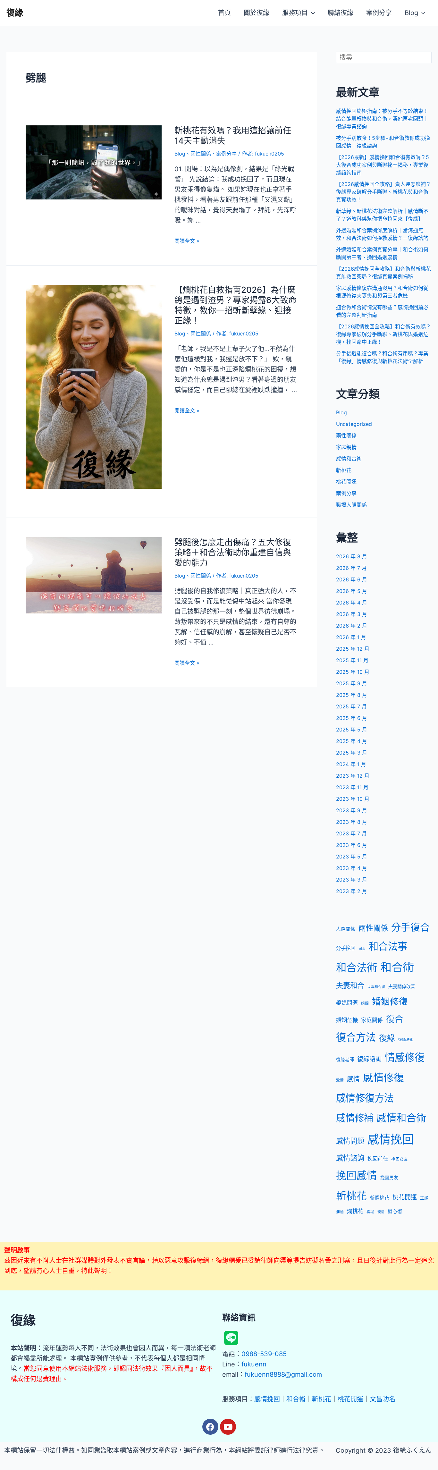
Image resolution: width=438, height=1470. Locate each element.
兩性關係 (200, 153)
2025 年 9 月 (351, 683)
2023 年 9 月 (351, 810)
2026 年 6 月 (351, 579)
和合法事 (388, 946)
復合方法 (356, 1037)
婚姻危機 (347, 1020)
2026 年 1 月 (351, 637)
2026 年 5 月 (351, 591)
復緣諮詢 (369, 1059)
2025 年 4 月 (351, 741)
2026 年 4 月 (351, 602)
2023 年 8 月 (351, 822)
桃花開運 (346, 481)
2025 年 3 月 (351, 752)
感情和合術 (349, 458)
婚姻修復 (390, 1001)
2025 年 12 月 (352, 649)
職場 (370, 1212)
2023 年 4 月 (351, 868)
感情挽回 (390, 1139)
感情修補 (354, 1118)
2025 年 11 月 (352, 660)
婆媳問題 (347, 1003)
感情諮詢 (350, 1157)
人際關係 (345, 929)
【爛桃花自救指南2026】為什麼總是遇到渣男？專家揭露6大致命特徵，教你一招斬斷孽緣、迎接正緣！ (235, 305)
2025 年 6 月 (351, 718)
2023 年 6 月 (351, 845)
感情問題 (350, 1140)
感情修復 (383, 1077)
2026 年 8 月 (351, 556)
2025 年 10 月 (352, 672)
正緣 (424, 1197)
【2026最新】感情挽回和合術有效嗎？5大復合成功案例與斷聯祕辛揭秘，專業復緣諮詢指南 (382, 165)
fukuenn (253, 1364)
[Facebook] (210, 1427)
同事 (362, 949)
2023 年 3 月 (351, 879)
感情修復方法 (365, 1098)
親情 (380, 1212)
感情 (353, 1079)
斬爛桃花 (379, 1198)
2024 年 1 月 (351, 764)
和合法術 (356, 967)
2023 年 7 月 (351, 833)
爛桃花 (355, 1211)
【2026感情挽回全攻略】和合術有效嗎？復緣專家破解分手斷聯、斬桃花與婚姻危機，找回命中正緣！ (383, 334)
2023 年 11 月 (352, 787)
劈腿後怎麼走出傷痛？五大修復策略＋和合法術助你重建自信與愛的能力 (232, 552)
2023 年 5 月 (351, 856)
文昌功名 (382, 1399)
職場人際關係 (351, 505)
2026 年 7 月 (351, 568)
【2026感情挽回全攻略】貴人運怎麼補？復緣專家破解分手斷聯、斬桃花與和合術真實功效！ (383, 192)
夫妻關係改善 (401, 986)
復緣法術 (406, 1039)
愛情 (340, 1080)
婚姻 (365, 1003)
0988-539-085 (264, 1354)
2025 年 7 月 (351, 706)
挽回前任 (377, 1158)
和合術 (397, 967)
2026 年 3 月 (351, 614)
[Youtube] (228, 1427)
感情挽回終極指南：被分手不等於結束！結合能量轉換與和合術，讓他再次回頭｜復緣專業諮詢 (382, 119)
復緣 (14, 13)
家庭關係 (372, 1020)
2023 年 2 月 (351, 891)
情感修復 (405, 1058)
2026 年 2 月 (351, 625)
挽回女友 (399, 1159)
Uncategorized (354, 424)
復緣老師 (345, 1059)
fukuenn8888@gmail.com (283, 1374)
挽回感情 (356, 1175)
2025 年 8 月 (351, 695)
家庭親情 (346, 447)
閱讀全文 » (186, 241)
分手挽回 (345, 948)
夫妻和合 (350, 985)
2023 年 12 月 (352, 776)
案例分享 (226, 153)
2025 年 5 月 (351, 729)
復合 (394, 1019)
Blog (179, 153)
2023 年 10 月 (352, 799)
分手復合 (410, 927)
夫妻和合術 (376, 987)
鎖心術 (395, 1211)
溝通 (340, 1212)
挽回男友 (389, 1177)
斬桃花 (343, 470)
